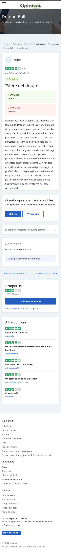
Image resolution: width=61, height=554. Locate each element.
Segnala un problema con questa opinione (25, 229)
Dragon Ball (8, 48)
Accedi (57, 4)
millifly (17, 59)
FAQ (4, 442)
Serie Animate (53, 44)
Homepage (6, 44)
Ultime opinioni (9, 475)
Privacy (5, 434)
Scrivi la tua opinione (30, 301)
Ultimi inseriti (8, 495)
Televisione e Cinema (21, 44)
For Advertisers (9, 446)
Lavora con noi (9, 430)
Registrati (6, 471)
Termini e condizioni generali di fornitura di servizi (26, 455)
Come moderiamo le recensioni (17, 451)
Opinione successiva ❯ (46, 273)
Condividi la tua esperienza (15, 483)
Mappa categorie (10, 503)
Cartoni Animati (39, 44)
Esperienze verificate (12, 479)
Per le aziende (8, 511)
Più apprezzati (8, 499)
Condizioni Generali (11, 438)
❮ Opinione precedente (15, 273)
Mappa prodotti (9, 507)
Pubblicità (6, 426)
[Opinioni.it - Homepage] (30, 5)
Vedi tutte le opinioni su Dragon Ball (23, 308)
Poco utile (34, 214)
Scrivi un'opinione (11, 532)
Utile (14, 214)
